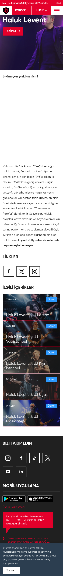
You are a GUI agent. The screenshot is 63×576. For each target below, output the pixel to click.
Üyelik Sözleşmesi (13, 507)
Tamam (11, 570)
